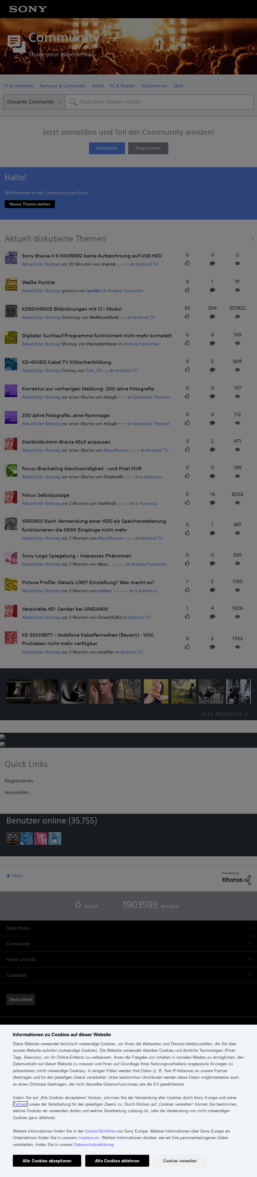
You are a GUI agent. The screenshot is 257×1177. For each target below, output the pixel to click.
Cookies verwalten (180, 1161)
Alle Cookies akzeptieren (47, 1161)
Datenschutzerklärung (93, 1144)
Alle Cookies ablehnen (117, 1161)
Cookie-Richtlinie (100, 1131)
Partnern (20, 1104)
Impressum (89, 1137)
